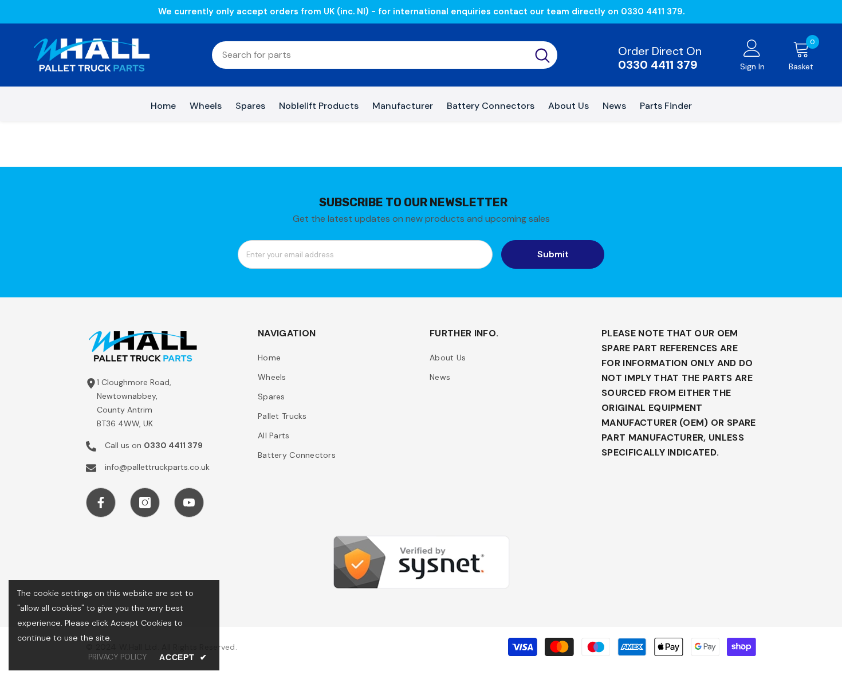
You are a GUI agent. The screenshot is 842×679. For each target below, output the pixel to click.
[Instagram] (145, 502)
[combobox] (370, 55)
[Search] (384, 55)
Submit (553, 254)
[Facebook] (101, 502)
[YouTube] (189, 502)
